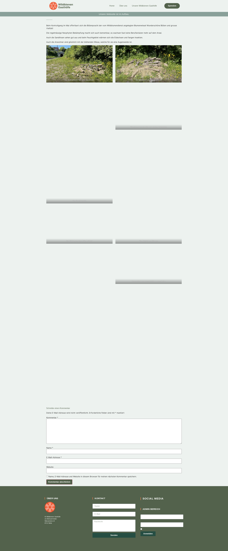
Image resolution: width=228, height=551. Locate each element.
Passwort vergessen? (148, 538)
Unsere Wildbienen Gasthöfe (144, 6)
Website (49, 467)
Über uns (123, 6)
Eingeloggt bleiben (150, 529)
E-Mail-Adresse (54, 457)
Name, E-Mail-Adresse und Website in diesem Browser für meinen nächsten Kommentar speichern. (92, 476)
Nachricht (97, 519)
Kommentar (52, 418)
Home (112, 6)
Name (49, 448)
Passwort (144, 521)
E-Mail (95, 511)
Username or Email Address (152, 513)
